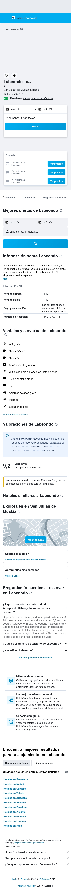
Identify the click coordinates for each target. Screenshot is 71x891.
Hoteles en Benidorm (15, 807)
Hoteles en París (13, 825)
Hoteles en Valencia (15, 802)
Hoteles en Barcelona (16, 779)
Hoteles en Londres (15, 821)
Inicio (14, 879)
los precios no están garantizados (29, 842)
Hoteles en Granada (15, 816)
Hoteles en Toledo (14, 793)
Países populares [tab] (43, 763)
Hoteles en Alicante (15, 811)
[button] (5, 17)
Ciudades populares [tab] (16, 763)
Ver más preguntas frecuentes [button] (35, 657)
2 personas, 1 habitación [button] (20, 118)
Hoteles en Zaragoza (15, 797)
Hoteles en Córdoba (15, 788)
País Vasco (45, 879)
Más (5, 278)
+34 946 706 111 (13, 94)
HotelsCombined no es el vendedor (25, 852)
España (24, 879)
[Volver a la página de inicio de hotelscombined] (24, 17)
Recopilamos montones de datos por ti (27, 858)
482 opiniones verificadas (38, 98)
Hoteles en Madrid (14, 784)
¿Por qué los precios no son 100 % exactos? (31, 864)
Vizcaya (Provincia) (26, 885)
